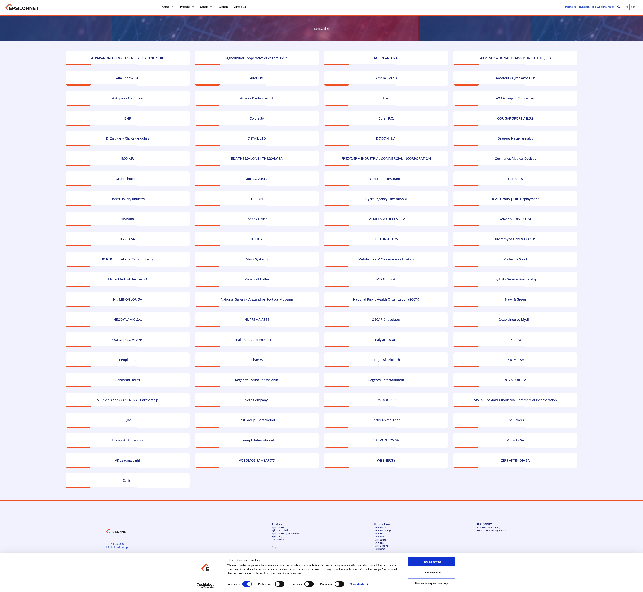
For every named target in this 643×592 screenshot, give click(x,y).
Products (185, 7)
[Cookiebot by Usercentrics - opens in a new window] (205, 585)
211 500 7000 (117, 543)
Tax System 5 (278, 539)
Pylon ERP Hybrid (280, 530)
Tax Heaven (379, 548)
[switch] (279, 584)
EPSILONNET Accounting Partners (491, 530)
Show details (357, 584)
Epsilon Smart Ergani (383, 530)
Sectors (204, 7)
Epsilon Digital (380, 539)
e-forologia (378, 542)
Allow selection (432, 572)
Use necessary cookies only (431, 583)
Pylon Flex (378, 533)
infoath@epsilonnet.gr (117, 547)
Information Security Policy (488, 527)
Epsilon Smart (278, 527)
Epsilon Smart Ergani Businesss (285, 533)
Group (165, 7)
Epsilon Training (381, 545)
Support (223, 7)
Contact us (240, 7)
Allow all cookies (431, 561)
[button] (618, 6)
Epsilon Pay (277, 536)
